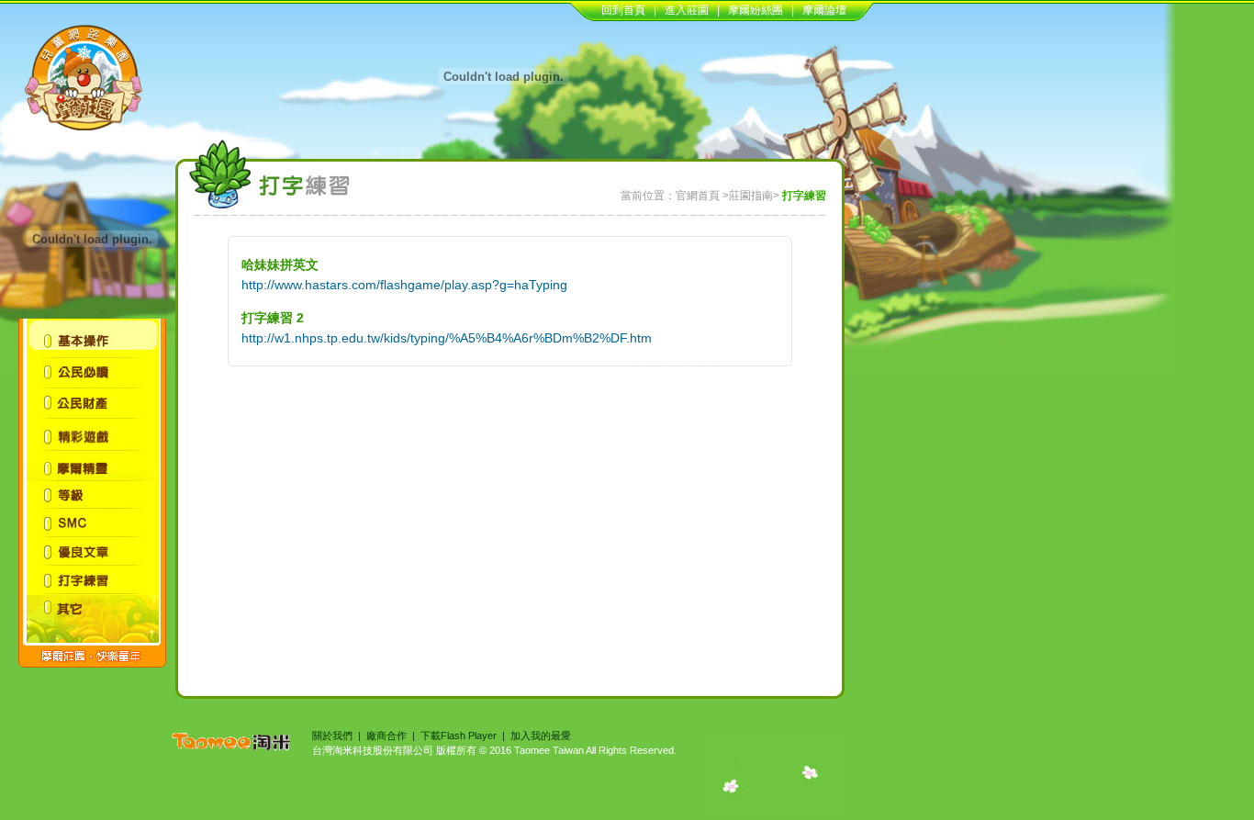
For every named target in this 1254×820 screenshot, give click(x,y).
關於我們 (332, 735)
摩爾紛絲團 (755, 10)
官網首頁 (698, 195)
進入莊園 (687, 10)
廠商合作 (386, 735)
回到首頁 (623, 10)
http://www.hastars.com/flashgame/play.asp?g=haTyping (404, 284)
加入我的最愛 (540, 735)
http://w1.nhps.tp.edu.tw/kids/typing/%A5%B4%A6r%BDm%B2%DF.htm (446, 338)
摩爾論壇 (824, 10)
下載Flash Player (458, 735)
